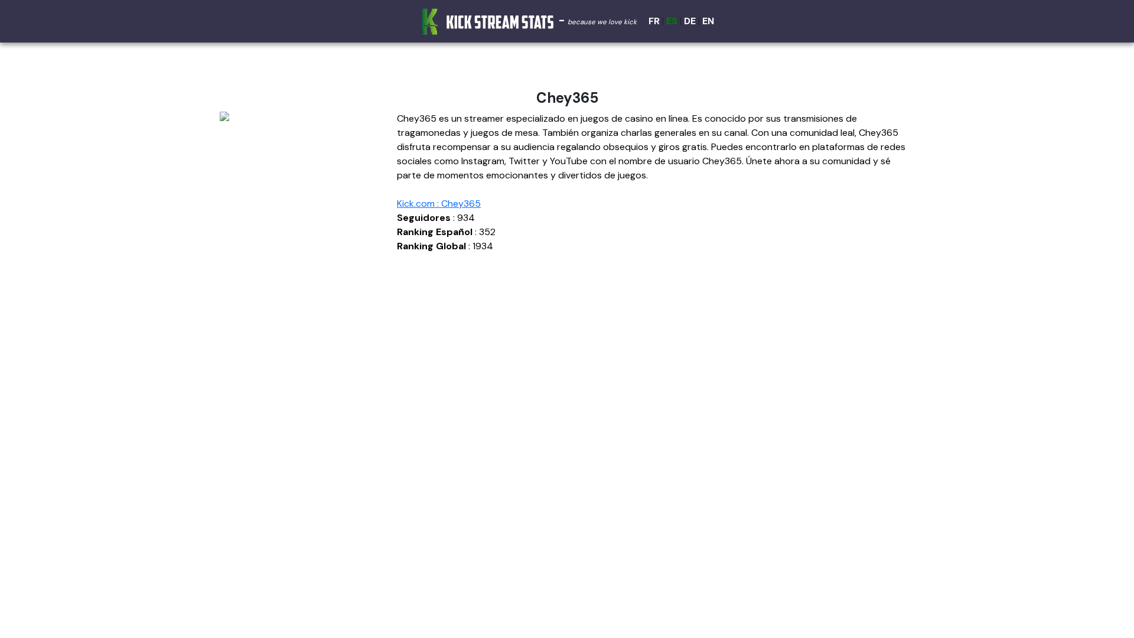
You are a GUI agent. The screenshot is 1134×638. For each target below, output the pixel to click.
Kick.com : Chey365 (439, 203)
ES (671, 21)
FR (654, 21)
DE (690, 21)
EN (708, 21)
